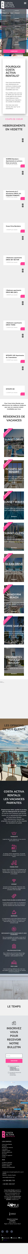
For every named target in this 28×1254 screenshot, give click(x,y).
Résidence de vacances (7, 1147)
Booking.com (16, 763)
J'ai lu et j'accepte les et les (14, 1068)
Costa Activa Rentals (7, 1144)
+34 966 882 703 (8, 1180)
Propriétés (4, 1146)
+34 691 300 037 (8, 1184)
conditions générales (14, 1070)
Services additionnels (7, 1152)
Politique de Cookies (7, 1164)
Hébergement (18, 26)
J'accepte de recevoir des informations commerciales (15, 1074)
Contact (4, 1157)
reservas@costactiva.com (8, 1177)
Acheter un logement (7, 1155)
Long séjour (5, 1149)
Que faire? (4, 1154)
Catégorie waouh (6, 1150)
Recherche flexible (6, 15)
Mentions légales (6, 1165)
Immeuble (17, 18)
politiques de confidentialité (13, 1068)
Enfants (16, 42)
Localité (17, 10)
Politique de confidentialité (8, 1167)
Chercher (14, 51)
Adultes (16, 34)
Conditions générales (7, 1162)
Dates (3, 10)
